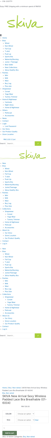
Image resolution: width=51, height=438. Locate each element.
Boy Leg (8, 83)
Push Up (8, 179)
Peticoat (8, 225)
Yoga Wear (9, 94)
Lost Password (10, 126)
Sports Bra (9, 57)
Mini (6, 75)
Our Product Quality (9, 132)
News (4, 118)
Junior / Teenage (11, 62)
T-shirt (7, 51)
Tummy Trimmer (11, 97)
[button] (25, 35)
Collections (6, 209)
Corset (7, 91)
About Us (5, 230)
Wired (7, 43)
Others (4, 110)
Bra (9, 388)
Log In (4, 244)
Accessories (9, 115)
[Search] (38, 143)
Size (8, 420)
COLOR (8, 414)
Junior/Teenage (11, 187)
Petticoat (8, 113)
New (4, 163)
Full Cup (8, 49)
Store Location (8, 134)
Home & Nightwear (9, 99)
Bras (4, 41)
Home (4, 38)
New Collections (11, 67)
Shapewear (6, 89)
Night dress (9, 105)
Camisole (8, 102)
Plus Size (8, 206)
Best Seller (9, 65)
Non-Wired (9, 46)
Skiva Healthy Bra (12, 70)
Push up (8, 54)
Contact (5, 121)
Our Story (6, 129)
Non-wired (17, 388)
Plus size (8, 86)
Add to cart (9, 433)
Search (2, 143)
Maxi (6, 81)
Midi (6, 78)
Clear (37, 420)
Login (4, 124)
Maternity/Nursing (12, 59)
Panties (5, 73)
